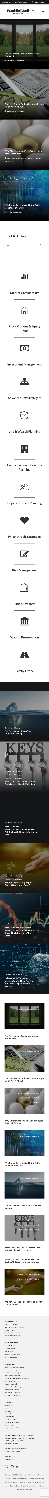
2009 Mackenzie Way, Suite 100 (15, 1449)
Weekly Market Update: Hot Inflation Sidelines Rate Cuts (23, 206)
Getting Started (10, 1349)
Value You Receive (11, 1357)
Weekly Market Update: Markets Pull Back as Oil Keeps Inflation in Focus (22, 1260)
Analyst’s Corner (10, 1419)
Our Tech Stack (10, 1351)
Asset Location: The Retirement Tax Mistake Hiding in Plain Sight (22, 1248)
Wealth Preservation (11, 1384)
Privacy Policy (9, 1425)
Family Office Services (12, 1395)
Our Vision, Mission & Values (14, 1327)
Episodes (8, 1411)
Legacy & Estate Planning (28, 1275)
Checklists (8, 1414)
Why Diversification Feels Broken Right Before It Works (24, 1121)
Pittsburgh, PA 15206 (11, 1443)
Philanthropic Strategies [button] (24, 536)
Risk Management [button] (24, 570)
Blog (6, 1408)
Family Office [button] (24, 671)
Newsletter (8, 1405)
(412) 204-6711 (10, 1457)
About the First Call (11, 1346)
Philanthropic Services (12, 1389)
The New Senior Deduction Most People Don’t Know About (24, 1079)
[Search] (24, 245)
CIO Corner (9, 162)
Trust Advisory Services (12, 1392)
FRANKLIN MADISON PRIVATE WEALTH (19, 1435)
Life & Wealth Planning (33, 158)
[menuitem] (39, 2)
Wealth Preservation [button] (24, 637)
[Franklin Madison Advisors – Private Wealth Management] (21, 11)
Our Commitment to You (13, 1333)
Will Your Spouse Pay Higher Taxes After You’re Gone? (24, 1303)
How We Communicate (12, 1354)
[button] (43, 11)
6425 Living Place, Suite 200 (14, 1441)
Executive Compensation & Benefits (17, 1378)
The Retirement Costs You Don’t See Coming (23, 1206)
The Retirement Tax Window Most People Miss (22, 1037)
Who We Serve (10, 1330)
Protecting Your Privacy (12, 1335)
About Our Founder (11, 1324)
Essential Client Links (12, 1422)
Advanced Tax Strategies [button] (24, 398)
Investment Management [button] (24, 364)
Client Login (39, 2)
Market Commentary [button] (24, 293)
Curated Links (9, 1416)
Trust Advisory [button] (24, 604)
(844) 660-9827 (21, 2)
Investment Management (15, 158)
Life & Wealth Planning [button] (24, 431)
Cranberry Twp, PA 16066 (13, 1451)
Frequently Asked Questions (14, 1428)
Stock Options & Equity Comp (14, 1367)
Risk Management (11, 1381)
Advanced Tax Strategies (15, 61)
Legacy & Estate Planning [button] (24, 503)
